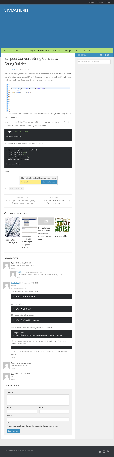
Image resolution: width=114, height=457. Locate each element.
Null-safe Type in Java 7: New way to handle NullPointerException (44, 233)
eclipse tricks (19, 188)
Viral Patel (11, 69)
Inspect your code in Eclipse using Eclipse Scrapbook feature (28, 242)
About (91, 2)
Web (77, 50)
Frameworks (42, 50)
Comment (10, 392)
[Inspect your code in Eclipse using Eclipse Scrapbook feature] (29, 225)
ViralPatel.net (16, 11)
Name (9, 407)
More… (86, 50)
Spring (31, 50)
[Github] (104, 55)
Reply (13, 268)
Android (15, 50)
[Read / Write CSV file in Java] (12, 227)
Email (41, 407)
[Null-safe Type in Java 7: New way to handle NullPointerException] (46, 221)
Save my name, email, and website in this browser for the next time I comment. (33, 426)
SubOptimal (15, 283)
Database (55, 50)
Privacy (108, 2)
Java (22, 50)
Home (6, 50)
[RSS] (108, 55)
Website (9, 415)
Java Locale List (61, 236)
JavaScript (67, 50)
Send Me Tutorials (49, 182)
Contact (100, 2)
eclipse (12, 188)
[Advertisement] (69, 27)
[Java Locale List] (62, 225)
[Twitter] (101, 55)
